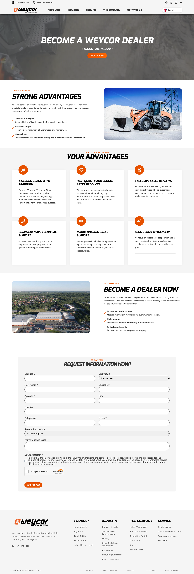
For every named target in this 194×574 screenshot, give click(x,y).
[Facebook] (166, 2)
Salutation (104, 374)
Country (28, 407)
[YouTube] (181, 2)
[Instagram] (171, 2)
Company (29, 374)
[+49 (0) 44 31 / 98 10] (34, 2)
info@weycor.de (22, 2)
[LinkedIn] (176, 2)
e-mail (102, 418)
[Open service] (98, 10)
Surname (104, 385)
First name (30, 385)
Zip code (28, 396)
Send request (33, 485)
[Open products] (62, 10)
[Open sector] (81, 10)
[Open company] (122, 10)
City (101, 396)
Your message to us (35, 440)
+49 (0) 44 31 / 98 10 (44, 2)
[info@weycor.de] (13, 2)
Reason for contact (34, 429)
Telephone (30, 418)
